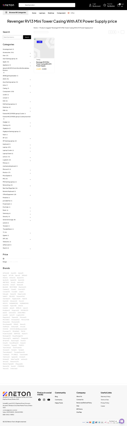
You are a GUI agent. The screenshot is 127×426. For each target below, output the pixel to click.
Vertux (5, 361)
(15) (8, 366)
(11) (24, 289)
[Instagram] (44, 399)
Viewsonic (6, 241)
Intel (4, 308)
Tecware (5, 226)
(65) (9, 125)
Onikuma (14, 326)
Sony (4, 343)
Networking (6, 185)
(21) (16, 141)
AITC (10, 275)
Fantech (19, 296)
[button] (120, 5)
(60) (26, 275)
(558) (12, 91)
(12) (6, 232)
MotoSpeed (6, 175)
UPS (4, 238)
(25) (12, 185)
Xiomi (12, 366)
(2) (8, 94)
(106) (23, 296)
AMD (23, 275)
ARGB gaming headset (10, 75)
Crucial (14, 291)
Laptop (5, 147)
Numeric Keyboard (8, 191)
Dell (4, 101)
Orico (22, 326)
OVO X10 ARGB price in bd (18, 329)
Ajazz (16, 275)
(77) (10, 331)
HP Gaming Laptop (8, 141)
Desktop (5, 107)
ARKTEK (5, 282)
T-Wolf (5, 345)
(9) (10, 65)
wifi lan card (6, 245)
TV (3, 232)
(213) (6, 303)
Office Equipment (8, 194)
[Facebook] (39, 399)
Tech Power (16, 347)
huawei (5, 305)
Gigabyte (6, 128)
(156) (7, 284)
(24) (19, 298)
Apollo (5, 280)
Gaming (5, 125)
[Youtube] (48, 399)
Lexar (4, 315)
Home (36, 28)
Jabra (11, 308)
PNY (22, 331)
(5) (26, 298)
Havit (4, 134)
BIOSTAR (12, 287)
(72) (9, 156)
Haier (23, 298)
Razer (4, 210)
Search (6, 32)
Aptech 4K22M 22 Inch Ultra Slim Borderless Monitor (16, 69)
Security (5, 216)
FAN (4, 110)
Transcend (23, 354)
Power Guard (7, 333)
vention (23, 359)
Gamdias (5, 298)
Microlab (5, 319)
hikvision (13, 301)
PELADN (15, 331)
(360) (12, 52)
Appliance (6, 65)
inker (19, 305)
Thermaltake (7, 352)
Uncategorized (7, 49)
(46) (6, 308)
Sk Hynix (5, 340)
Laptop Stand (7, 153)
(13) (14, 278)
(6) (7, 210)
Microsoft (6, 169)
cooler (5, 94)
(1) (3, 72)
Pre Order (6, 207)
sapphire (15, 338)
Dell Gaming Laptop (9, 104)
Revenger (6, 336)
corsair (5, 98)
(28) (15, 194)
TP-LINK (13, 354)
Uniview (21, 357)
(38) (18, 359)
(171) (9, 172)
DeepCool (21, 294)
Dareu (12, 294)
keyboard (6, 144)
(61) (10, 107)
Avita (4, 85)
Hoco (20, 301)
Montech (14, 322)
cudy (20, 291)
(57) (14, 312)
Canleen (5, 289)
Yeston (5, 368)
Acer (4, 55)
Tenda (13, 350)
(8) (16, 58)
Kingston (14, 310)
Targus (13, 345)
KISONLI (23, 310)
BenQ (4, 287)
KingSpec (6, 310)
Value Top (14, 359)
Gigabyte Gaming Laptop (11, 131)
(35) (7, 55)
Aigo (4, 275)
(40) (15, 273)
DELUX (11, 296)
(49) (6, 178)
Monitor (5, 172)
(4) (9, 122)
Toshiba (5, 354)
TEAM (20, 345)
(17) (26, 333)
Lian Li (11, 315)
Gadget (5, 122)
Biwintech (22, 287)
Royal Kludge (17, 336)
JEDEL (18, 308)
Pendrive (5, 197)
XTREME (20, 366)
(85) (7, 238)
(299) (9, 147)
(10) (17, 82)
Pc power (6, 331)
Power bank (6, 204)
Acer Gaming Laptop (9, 58)
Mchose (5, 163)
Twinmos (5, 357)
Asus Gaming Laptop (9, 82)
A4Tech (5, 273)
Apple (4, 62)
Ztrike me (13, 368)
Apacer (19, 278)
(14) (15, 294)
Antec (11, 278)
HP (4, 138)
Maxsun (14, 317)
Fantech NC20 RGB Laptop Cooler (13, 113)
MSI (4, 178)
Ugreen (5, 235)
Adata (20, 273)
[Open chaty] (121, 420)
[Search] (21, 5)
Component (7, 91)
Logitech (5, 160)
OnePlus (5, 326)
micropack (14, 319)
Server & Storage (8, 219)
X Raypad (18, 364)
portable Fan (7, 201)
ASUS (4, 79)
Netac (22, 324)
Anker (4, 278)
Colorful (20, 289)
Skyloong (14, 340)
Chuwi (13, 289)
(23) (10, 160)
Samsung (6, 213)
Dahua (5, 294)
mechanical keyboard (9, 166)
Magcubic (6, 317)
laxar (4, 312)
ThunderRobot (7, 229)
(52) (6, 101)
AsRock (19, 282)
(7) (7, 85)
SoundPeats (13, 343)
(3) (13, 49)
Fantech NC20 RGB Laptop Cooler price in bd (16, 116)
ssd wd (5, 223)
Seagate (23, 338)
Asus (4, 284)
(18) (15, 219)
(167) (6, 138)
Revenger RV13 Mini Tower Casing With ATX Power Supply (43, 64)
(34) (16, 188)
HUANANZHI (13, 303)
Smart (22, 340)
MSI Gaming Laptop (9, 182)
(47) (6, 296)
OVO (4, 329)
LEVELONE (21, 312)
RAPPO (16, 333)
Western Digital (7, 364)
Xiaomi (5, 248)
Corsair (5, 291)
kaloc (24, 308)
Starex (22, 343)
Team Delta (6, 347)
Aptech (20, 280)
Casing (5, 88)
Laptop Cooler (7, 150)
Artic (12, 282)
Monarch (5, 322)
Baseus (19, 284)
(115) (8, 79)
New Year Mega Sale (9, 188)
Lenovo (5, 156)
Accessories (6, 52)
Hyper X (12, 305)
